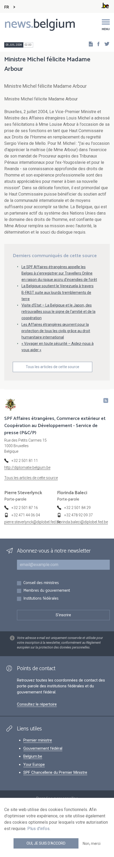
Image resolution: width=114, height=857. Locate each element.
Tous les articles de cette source (52, 367)
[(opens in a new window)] (97, 43)
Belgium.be (32, 756)
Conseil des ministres (41, 583)
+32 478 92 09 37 (78, 515)
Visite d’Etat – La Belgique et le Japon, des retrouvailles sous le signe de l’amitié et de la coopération (58, 311)
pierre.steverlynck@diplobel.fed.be (32, 522)
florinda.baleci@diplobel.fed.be (82, 522)
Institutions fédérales (41, 599)
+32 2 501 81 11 (24, 460)
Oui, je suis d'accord (46, 843)
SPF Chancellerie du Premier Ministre (55, 772)
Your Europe (34, 764)
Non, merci (91, 843)
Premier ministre (37, 740)
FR (6, 7)
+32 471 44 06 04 (25, 515)
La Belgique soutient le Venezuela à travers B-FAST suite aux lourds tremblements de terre (57, 292)
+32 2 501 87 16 (24, 508)
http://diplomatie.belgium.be (27, 467)
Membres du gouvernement (46, 591)
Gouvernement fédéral (42, 748)
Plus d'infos (38, 828)
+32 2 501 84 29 (77, 508)
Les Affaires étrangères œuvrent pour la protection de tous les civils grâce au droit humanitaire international (55, 330)
